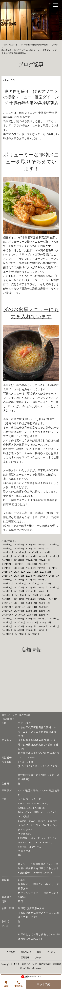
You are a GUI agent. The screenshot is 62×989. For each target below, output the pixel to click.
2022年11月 (20, 583)
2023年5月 (54, 576)
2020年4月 (32, 607)
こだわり (10, 952)
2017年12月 (8, 634)
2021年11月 (8, 595)
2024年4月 (31, 568)
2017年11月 (20, 634)
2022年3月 (7, 591)
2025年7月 (7, 556)
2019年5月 (19, 618)
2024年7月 (44, 564)
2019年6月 (7, 618)
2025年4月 (43, 556)
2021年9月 (33, 595)
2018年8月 (19, 626)
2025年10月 (20, 552)
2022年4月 (54, 587)
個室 (39, 952)
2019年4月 (31, 618)
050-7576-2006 (24, 495)
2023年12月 (19, 572)
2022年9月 (46, 583)
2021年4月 (43, 599)
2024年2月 (54, 568)
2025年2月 (7, 560)
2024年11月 (44, 560)
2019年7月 (44, 615)
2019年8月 (32, 615)
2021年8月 (45, 595)
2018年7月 (31, 626)
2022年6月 (31, 587)
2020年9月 (20, 607)
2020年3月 (44, 607)
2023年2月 (31, 579)
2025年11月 (8, 552)
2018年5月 (54, 626)
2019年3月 (43, 618)
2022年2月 (19, 591)
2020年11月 (44, 603)
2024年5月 (19, 568)
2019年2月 (54, 618)
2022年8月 (7, 587)
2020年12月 (31, 603)
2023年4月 (7, 579)
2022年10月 (33, 583)
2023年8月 (19, 576)
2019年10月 (8, 615)
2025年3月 (54, 556)
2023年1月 (43, 579)
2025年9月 (33, 552)
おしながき (26, 952)
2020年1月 (19, 611)
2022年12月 (8, 583)
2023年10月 (45, 572)
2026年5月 (43, 544)
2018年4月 (7, 630)
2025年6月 (19, 556)
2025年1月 (19, 560)
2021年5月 (31, 599)
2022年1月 (31, 591)
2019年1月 (7, 622)
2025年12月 (43, 548)
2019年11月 (44, 611)
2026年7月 (19, 544)
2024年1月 (7, 572)
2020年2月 (7, 611)
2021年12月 (43, 591)
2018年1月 (43, 630)
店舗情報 (25, 957)
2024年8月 (32, 564)
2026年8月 (7, 544)
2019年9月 (20, 615)
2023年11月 (32, 572)
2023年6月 (43, 576)
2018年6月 (43, 626)
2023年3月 (19, 579)
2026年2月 (19, 548)
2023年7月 (31, 576)
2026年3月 (7, 548)
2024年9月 (20, 564)
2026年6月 (31, 544)
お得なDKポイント (31, 976)
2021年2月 (7, 603)
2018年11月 (32, 622)
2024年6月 (7, 568)
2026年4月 (54, 544)
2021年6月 (19, 599)
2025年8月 (45, 552)
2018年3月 (19, 630)
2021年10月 (20, 595)
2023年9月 (7, 576)
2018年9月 (7, 626)
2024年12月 (31, 560)
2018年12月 (19, 622)
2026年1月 (31, 548)
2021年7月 (7, 599)
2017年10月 (33, 634)
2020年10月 (8, 607)
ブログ (38, 957)
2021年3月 (54, 599)
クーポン (51, 952)
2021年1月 (19, 603)
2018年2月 (31, 630)
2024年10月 (8, 564)
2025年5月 (31, 556)
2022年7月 (19, 587)
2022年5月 (43, 587)
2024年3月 (43, 568)
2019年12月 (31, 611)
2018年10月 (45, 622)
